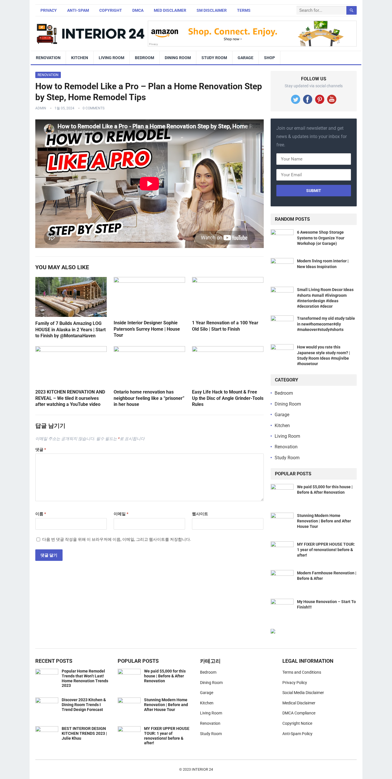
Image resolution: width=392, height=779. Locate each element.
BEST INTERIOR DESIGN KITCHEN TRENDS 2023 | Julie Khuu (84, 733)
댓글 (40, 449)
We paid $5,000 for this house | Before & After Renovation (165, 676)
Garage (245, 57)
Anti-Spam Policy (297, 733)
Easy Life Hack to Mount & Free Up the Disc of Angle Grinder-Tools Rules (227, 398)
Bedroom (144, 57)
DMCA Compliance (298, 713)
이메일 (121, 513)
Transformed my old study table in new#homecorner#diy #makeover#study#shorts (326, 324)
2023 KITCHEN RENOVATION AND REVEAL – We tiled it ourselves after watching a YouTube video (70, 398)
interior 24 (202, 769)
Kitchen (79, 57)
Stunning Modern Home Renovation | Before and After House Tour (324, 521)
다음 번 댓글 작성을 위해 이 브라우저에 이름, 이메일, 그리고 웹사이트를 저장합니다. (116, 539)
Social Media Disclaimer (303, 692)
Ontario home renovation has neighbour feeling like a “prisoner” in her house (149, 398)
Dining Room (178, 57)
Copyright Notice (297, 723)
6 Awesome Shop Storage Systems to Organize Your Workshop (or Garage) (320, 237)
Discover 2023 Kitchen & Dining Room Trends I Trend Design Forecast (84, 704)
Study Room (214, 57)
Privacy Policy (294, 682)
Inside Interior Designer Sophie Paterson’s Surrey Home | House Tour (147, 329)
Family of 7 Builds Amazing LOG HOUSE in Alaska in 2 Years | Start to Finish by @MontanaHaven (70, 329)
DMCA (137, 10)
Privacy (48, 10)
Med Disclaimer (170, 10)
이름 (40, 513)
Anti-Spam (78, 10)
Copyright (110, 10)
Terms (244, 10)
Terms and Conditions (301, 672)
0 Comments (93, 108)
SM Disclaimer (212, 10)
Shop (269, 57)
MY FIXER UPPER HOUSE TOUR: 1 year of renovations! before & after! (326, 549)
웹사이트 (200, 513)
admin (40, 108)
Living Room (111, 57)
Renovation (48, 57)
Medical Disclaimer (298, 703)
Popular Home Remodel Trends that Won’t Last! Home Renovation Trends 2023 (85, 678)
